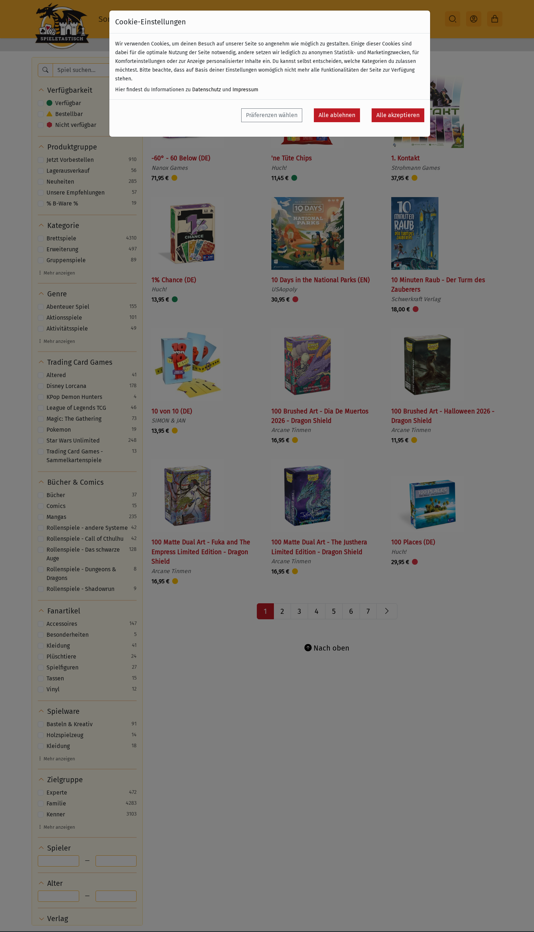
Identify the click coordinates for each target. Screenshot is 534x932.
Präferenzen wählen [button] (272, 115)
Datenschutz (206, 90)
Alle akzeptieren (398, 115)
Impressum (245, 90)
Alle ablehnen (337, 115)
